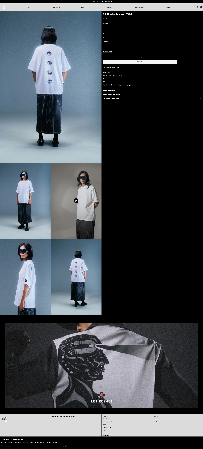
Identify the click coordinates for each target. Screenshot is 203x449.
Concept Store (107, 427)
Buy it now (140, 62)
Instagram (156, 416)
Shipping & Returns (108, 422)
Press (104, 430)
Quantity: (105, 41)
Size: (104, 34)
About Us (105, 416)
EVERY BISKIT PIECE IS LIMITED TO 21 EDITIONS (101, 1)
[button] (201, 7)
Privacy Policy (106, 435)
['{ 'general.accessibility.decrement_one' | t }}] (103, 45)
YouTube (156, 419)
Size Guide (106, 419)
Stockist (105, 424)
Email (155, 422)
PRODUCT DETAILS (109, 91)
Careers (105, 433)
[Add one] (109, 45)
